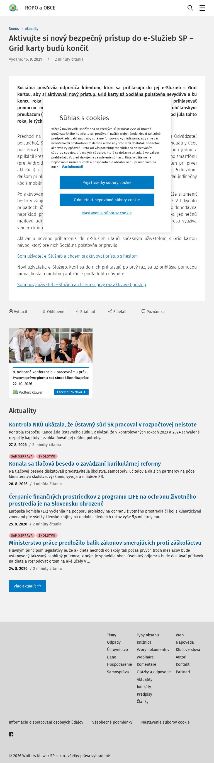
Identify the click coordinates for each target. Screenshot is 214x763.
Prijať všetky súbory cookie (107, 182)
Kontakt (182, 664)
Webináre (145, 657)
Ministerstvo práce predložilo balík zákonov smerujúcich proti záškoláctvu (105, 542)
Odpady (114, 642)
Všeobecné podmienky (112, 722)
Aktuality (31, 29)
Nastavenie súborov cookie (165, 722)
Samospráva (118, 672)
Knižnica (144, 642)
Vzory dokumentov (153, 649)
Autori (181, 657)
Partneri (183, 672)
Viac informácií (72, 167)
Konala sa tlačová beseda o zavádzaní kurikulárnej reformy (85, 463)
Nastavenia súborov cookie (107, 213)
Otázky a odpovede (154, 672)
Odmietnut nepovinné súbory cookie (107, 200)
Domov (14, 29)
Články (143, 701)
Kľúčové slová (188, 649)
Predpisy (144, 694)
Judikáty (144, 686)
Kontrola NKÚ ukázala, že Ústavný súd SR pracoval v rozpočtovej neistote (103, 424)
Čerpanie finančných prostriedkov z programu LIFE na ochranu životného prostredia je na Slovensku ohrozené (102, 500)
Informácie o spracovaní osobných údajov (46, 722)
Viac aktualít (25, 586)
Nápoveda (185, 642)
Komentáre (146, 664)
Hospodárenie (119, 664)
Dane (111, 657)
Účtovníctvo (117, 649)
